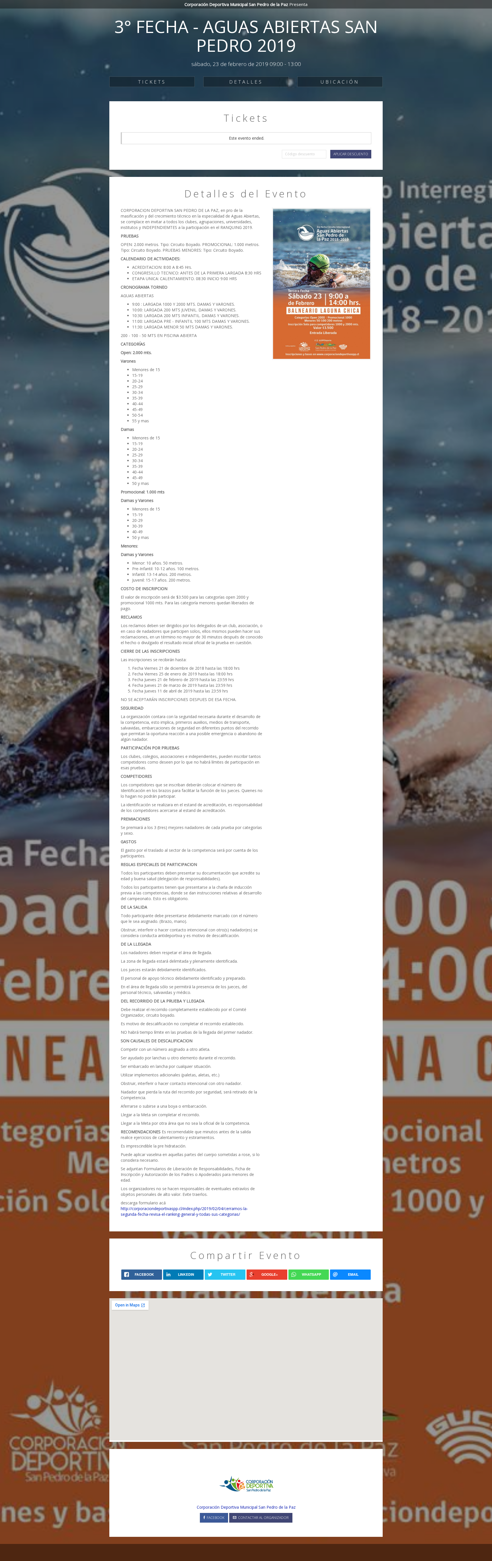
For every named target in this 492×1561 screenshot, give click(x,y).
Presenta (246, 4)
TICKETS (152, 81)
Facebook (214, 1517)
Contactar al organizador (262, 1517)
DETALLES (246, 81)
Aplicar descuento (350, 154)
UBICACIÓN (340, 81)
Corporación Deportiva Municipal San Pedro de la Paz (246, 1507)
